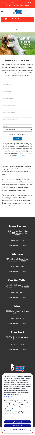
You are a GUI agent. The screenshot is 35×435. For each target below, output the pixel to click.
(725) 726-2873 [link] (17, 344)
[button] (2, 11)
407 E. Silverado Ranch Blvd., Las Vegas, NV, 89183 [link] (17, 260)
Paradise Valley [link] (17, 280)
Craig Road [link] (17, 332)
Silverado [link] (17, 254)
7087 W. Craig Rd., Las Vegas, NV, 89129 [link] (17, 338)
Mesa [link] (17, 306)
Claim (17, 5)
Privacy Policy (9, 397)
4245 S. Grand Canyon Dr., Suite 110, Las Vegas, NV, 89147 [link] (17, 233)
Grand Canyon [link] (17, 226)
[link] (17, 11)
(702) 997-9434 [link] (17, 266)
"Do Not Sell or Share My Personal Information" (16, 408)
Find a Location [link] (19, 19)
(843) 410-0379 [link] (17, 292)
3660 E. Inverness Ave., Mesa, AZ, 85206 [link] (17, 312)
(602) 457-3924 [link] (17, 318)
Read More (24, 5)
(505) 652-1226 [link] (17, 240)
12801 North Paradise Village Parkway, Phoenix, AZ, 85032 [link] (17, 286)
